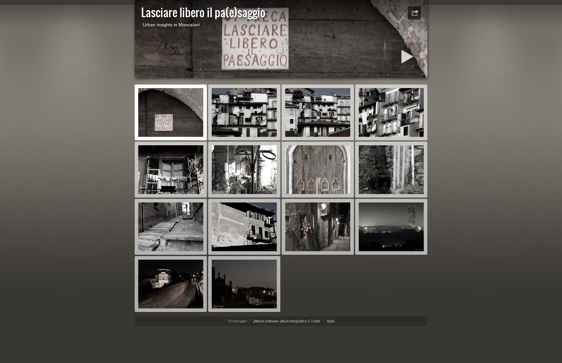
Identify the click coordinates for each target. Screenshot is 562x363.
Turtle (315, 321)
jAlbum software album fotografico (280, 321)
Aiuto (331, 321)
